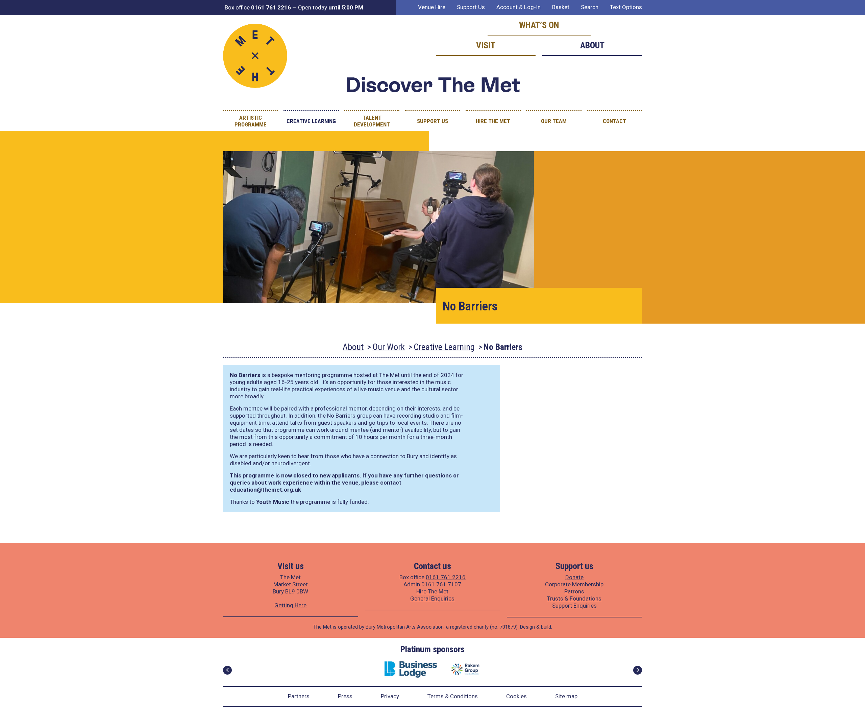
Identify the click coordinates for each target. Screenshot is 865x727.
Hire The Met (493, 121)
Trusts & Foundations (574, 598)
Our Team (554, 121)
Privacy (390, 696)
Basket (560, 7)
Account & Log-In (518, 7)
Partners (299, 696)
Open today (330, 7)
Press (345, 696)
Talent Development (372, 121)
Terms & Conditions (452, 696)
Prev (227, 670)
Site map (566, 696)
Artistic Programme (250, 121)
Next (637, 670)
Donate (574, 577)
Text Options (626, 7)
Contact (614, 121)
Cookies (516, 696)
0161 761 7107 (441, 584)
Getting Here (290, 605)
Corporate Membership (574, 584)
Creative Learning (311, 121)
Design (527, 627)
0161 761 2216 (446, 577)
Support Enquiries (574, 605)
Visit (485, 45)
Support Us (471, 7)
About (592, 45)
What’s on (539, 25)
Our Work (388, 347)
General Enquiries (432, 598)
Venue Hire (431, 7)
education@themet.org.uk (265, 489)
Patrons (574, 591)
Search (589, 7)
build (546, 627)
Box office (258, 7)
